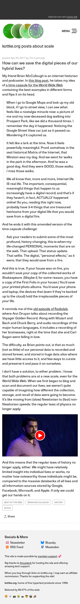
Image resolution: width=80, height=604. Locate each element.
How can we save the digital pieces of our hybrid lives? (40, 65)
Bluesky (50, 542)
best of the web (13, 502)
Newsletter (17, 542)
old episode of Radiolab (50, 308)
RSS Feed (16, 547)
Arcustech (26, 563)
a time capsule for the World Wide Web (34, 84)
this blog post (38, 80)
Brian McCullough (38, 502)
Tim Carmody (37, 58)
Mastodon (52, 547)
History (58, 502)
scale (7, 507)
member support (47, 556)
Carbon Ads (72, 16)
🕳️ (22, 596)
